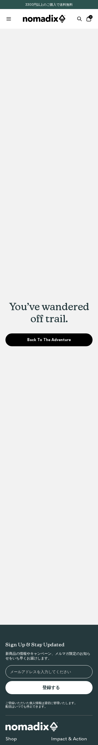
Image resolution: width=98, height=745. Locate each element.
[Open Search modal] (79, 19)
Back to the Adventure (49, 340)
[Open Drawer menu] (8, 19)
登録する (53, 688)
